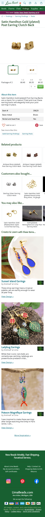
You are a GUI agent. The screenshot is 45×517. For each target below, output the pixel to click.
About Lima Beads (11, 466)
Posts (33, 16)
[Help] (30, 3)
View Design (7, 296)
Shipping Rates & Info (33, 469)
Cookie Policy (16, 511)
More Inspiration (22, 435)
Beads (3, 8)
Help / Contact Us (33, 466)
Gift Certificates (11, 471)
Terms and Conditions (31, 511)
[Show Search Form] (24, 3)
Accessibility (29, 509)
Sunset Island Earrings (13, 281)
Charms (11, 8)
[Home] (2, 16)
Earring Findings (21, 16)
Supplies (34, 8)
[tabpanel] (22, 46)
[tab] (13, 70)
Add (40, 87)
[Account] (35, 3)
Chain (18, 8)
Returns (34, 471)
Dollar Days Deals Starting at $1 (26, 12)
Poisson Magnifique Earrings (16, 412)
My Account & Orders (11, 469)
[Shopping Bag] (41, 3)
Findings (25, 8)
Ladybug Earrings (10, 347)
